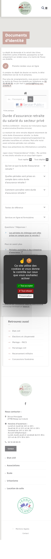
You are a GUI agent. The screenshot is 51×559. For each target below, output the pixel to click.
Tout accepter (26, 286)
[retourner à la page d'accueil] (25, 8)
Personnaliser (25, 296)
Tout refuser (26, 291)
